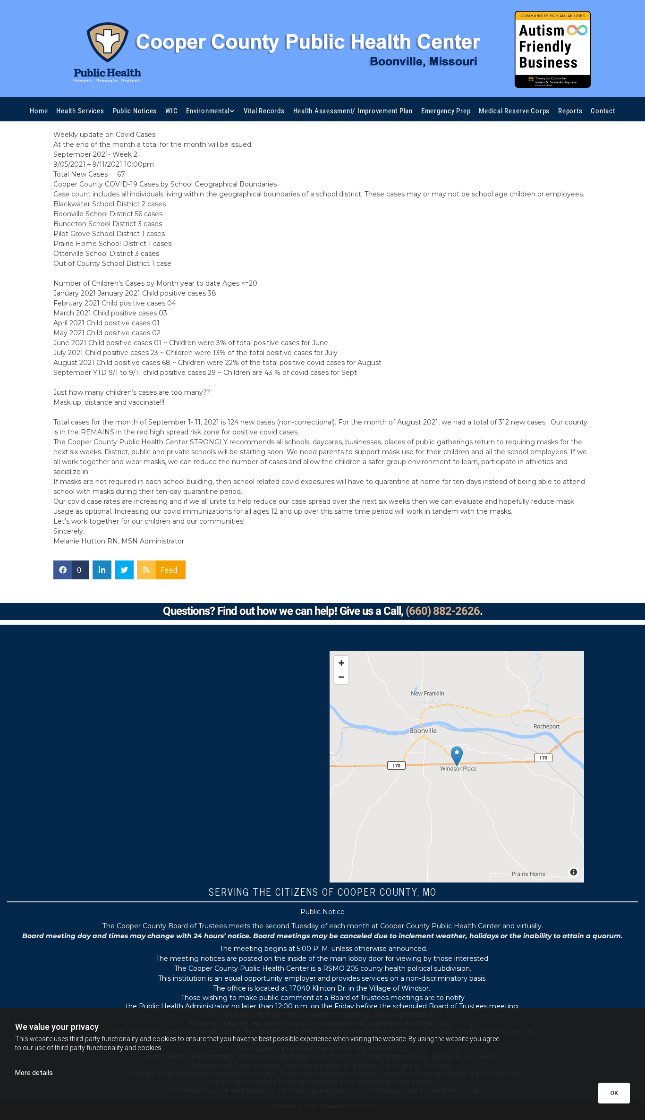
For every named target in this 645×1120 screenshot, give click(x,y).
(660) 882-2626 (443, 611)
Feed (169, 570)
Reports (570, 111)
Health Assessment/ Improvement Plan (353, 111)
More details (34, 1073)
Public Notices (135, 111)
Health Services (80, 111)
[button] (457, 755)
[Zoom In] (341, 663)
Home (39, 111)
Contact (603, 111)
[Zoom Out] (341, 677)
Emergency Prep (446, 111)
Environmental (207, 111)
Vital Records (264, 111)
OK (614, 1092)
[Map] (457, 766)
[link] (210, 111)
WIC (171, 111)
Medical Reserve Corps (514, 111)
